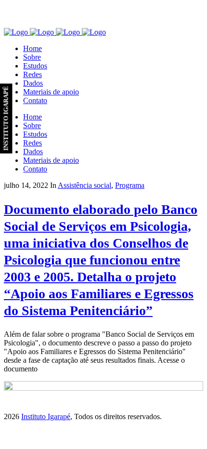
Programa (129, 185)
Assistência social (84, 185)
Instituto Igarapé (45, 416)
